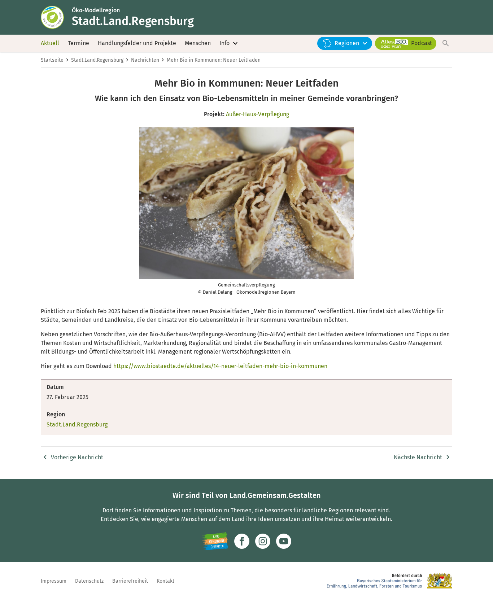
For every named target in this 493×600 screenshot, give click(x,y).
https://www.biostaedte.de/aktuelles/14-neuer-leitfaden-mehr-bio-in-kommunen (220, 366)
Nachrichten (145, 60)
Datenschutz (89, 581)
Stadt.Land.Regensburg (97, 60)
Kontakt (165, 581)
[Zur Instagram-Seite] (262, 541)
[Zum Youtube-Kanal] (283, 541)
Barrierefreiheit (130, 581)
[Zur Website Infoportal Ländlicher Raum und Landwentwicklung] (215, 541)
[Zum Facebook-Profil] (241, 541)
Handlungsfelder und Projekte (137, 43)
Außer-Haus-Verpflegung (257, 114)
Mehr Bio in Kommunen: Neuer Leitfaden (214, 60)
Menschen (198, 43)
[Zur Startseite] (56, 17)
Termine (78, 43)
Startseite (52, 60)
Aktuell (50, 43)
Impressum (53, 581)
